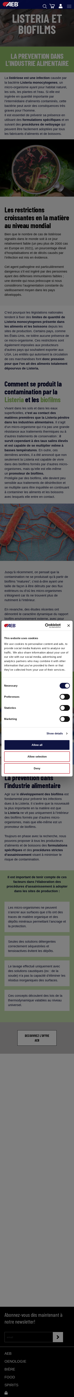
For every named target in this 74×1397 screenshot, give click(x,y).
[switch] (65, 697)
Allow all (37, 744)
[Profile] (60, 6)
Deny (37, 768)
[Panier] (52, 6)
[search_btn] (45, 6)
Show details (55, 733)
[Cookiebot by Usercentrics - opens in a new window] (46, 625)
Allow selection (37, 756)
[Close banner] (68, 625)
